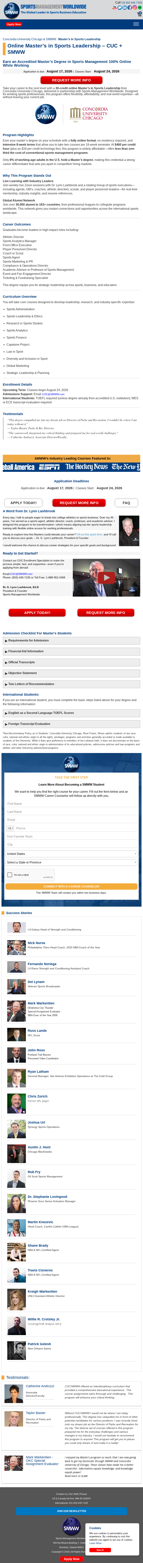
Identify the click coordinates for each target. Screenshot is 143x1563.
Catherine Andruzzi (40, 1386)
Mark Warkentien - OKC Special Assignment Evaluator (42, 1460)
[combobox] (10, 828)
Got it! (100, 1550)
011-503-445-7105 (78, 1503)
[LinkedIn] (124, 8)
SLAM (84, 1476)
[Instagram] (134, 8)
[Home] (12, 10)
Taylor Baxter (35, 1413)
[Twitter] (119, 8)
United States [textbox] (16, 853)
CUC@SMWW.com (53, 394)
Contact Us (61, 1494)
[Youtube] (114, 8)
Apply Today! (37, 613)
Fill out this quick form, (90, 534)
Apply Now (14, 24)
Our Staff (73, 1494)
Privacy (83, 1494)
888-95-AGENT (83, 1498)
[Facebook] (129, 8)
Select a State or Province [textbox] (24, 862)
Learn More (95, 1543)
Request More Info (71, 80)
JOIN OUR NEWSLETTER (71, 1511)
